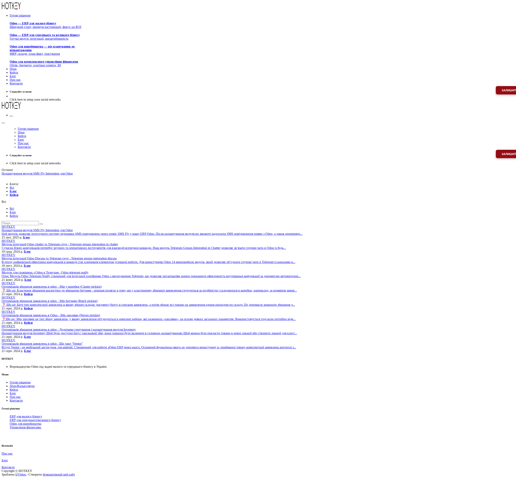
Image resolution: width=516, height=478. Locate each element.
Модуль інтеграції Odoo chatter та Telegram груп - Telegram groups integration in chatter (60, 244)
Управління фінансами (26, 427)
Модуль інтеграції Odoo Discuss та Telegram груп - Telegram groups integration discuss (59, 258)
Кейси (28, 294)
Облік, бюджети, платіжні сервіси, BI (44, 63)
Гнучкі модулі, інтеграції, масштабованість (45, 36)
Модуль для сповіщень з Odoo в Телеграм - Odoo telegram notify (45, 272)
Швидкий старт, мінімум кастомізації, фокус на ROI (45, 25)
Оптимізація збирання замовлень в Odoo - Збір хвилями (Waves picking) (51, 315)
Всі (12, 187)
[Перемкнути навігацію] (11, 116)
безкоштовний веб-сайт (59, 474)
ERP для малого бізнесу (26, 416)
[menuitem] (20, 15)
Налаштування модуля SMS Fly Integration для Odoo (37, 230)
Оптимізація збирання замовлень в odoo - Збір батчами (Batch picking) (50, 301)
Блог (26, 237)
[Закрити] (3, 123)
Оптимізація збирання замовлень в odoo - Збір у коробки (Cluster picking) (52, 286)
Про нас (15, 397)
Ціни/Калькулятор (22, 386)
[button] (4, 201)
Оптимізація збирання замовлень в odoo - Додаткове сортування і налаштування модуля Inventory (69, 329)
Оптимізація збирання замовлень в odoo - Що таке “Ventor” (42, 343)
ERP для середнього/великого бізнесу (35, 420)
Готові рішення (20, 382)
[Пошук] (41, 224)
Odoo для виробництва (25, 423)
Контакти (16, 400)
